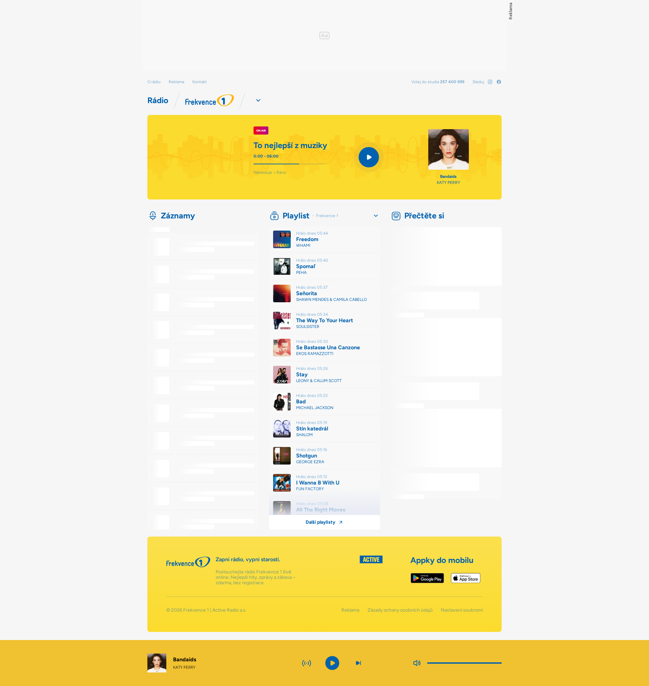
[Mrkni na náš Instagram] (490, 82)
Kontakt (199, 81)
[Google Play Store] (427, 578)
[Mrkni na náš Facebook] (499, 82)
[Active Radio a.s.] (371, 570)
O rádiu (154, 81)
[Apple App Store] (466, 578)
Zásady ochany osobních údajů (400, 610)
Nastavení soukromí (462, 610)
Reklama (176, 81)
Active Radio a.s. (229, 610)
